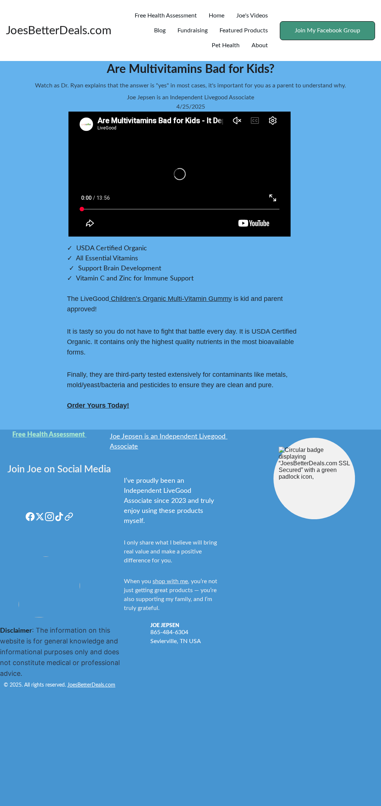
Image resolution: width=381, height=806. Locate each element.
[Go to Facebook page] (30, 516)
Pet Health (226, 45)
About (260, 45)
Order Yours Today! (98, 405)
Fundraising (192, 30)
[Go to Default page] (68, 516)
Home (216, 16)
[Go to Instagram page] (49, 516)
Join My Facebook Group (327, 30)
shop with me (170, 581)
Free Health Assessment (166, 16)
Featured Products (244, 30)
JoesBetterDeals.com (91, 685)
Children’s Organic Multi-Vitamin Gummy (170, 298)
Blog (160, 30)
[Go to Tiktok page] (59, 516)
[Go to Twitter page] (39, 516)
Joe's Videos (252, 16)
